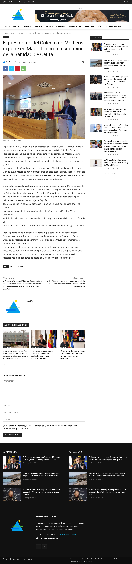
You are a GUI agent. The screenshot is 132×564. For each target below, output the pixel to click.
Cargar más (109, 173)
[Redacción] (4, 62)
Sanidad (11, 33)
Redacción (13, 62)
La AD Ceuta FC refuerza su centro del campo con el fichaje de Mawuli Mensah (116, 162)
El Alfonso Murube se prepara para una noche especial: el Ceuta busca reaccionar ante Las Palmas (41, 492)
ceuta (12, 267)
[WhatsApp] (23, 68)
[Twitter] (127, 1)
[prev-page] (4, 364)
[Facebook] (124, 1)
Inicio (5, 33)
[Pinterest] (17, 68)
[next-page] (8, 364)
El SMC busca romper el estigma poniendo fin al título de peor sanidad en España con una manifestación (66, 284)
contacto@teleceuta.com (66, 534)
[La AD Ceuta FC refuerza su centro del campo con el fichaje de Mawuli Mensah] (96, 163)
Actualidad (7, 347)
